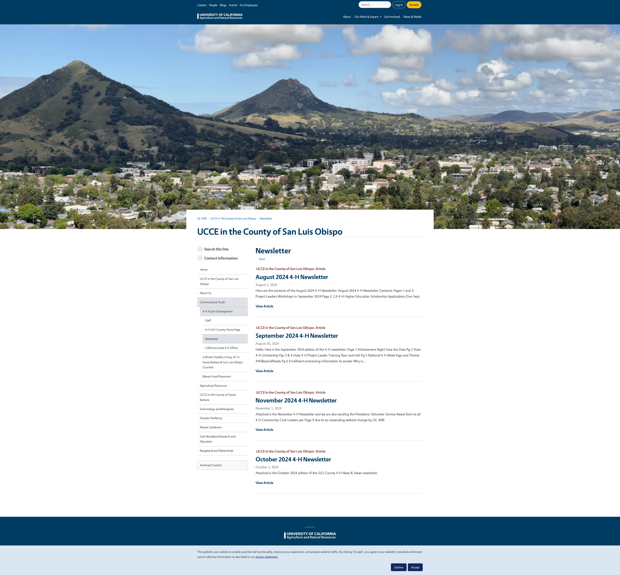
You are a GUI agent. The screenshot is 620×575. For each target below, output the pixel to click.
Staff (208, 320)
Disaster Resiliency (211, 418)
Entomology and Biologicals (217, 409)
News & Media (412, 17)
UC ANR (202, 218)
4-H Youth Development (217, 311)
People (213, 5)
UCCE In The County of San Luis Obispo (233, 218)
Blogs (223, 5)
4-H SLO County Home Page (222, 329)
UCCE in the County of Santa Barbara (218, 397)
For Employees (249, 5)
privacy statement (267, 557)
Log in (399, 5)
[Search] (389, 4)
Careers (202, 5)
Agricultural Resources (213, 385)
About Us (205, 293)
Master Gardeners (211, 427)
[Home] (220, 17)
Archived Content (211, 465)
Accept (415, 567)
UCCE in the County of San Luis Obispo (219, 281)
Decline (398, 567)
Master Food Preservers (216, 376)
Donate (414, 5)
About (347, 17)
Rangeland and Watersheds (216, 451)
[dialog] (310, 560)
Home (203, 269)
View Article (264, 306)
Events (233, 5)
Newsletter (211, 339)
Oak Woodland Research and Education (217, 438)
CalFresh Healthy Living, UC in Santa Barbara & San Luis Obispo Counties (222, 362)
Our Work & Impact (366, 17)
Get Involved (392, 17)
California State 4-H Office (221, 348)
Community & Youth (212, 302)
